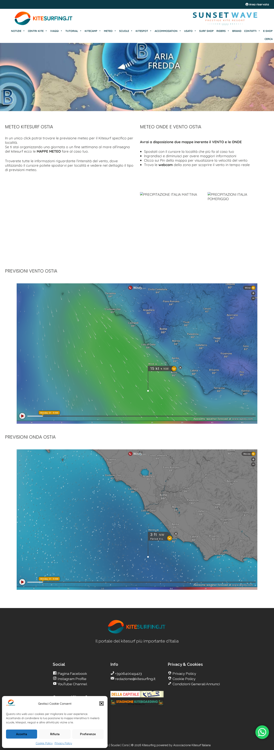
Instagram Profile (71, 679)
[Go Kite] (44, 24)
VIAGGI (54, 30)
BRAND (236, 30)
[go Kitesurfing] (137, 633)
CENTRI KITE (36, 30)
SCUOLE (124, 30)
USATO (188, 30)
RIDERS (221, 30)
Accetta (21, 734)
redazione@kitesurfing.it (134, 679)
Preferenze (88, 734)
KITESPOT (142, 30)
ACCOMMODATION (166, 30)
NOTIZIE (16, 30)
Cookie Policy (44, 743)
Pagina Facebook (72, 673)
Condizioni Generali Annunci (196, 684)
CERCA (269, 39)
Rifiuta (55, 734)
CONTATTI (250, 30)
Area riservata (258, 4)
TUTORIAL (71, 30)
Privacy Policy (63, 743)
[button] (101, 703)
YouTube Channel (72, 684)
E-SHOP (268, 30)
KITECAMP (91, 30)
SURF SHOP (206, 30)
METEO (108, 30)
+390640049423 (128, 673)
